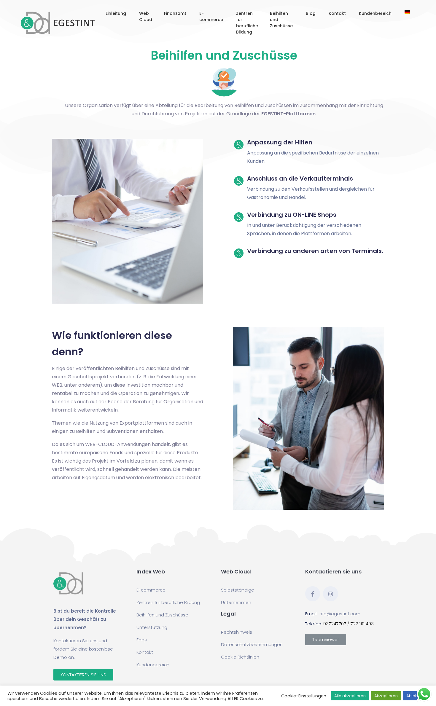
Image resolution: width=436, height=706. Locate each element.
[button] (83, 674)
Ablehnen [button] (415, 696)
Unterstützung (151, 627)
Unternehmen (236, 602)
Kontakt (338, 13)
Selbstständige (237, 590)
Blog (311, 13)
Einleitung (116, 13)
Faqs (141, 640)
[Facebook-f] (312, 593)
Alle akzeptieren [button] (350, 696)
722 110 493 (362, 624)
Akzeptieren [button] (386, 696)
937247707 (334, 624)
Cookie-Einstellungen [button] (303, 696)
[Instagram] (330, 593)
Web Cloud (145, 16)
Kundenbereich (376, 13)
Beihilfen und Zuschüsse (282, 19)
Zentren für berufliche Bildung (247, 22)
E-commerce (211, 16)
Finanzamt (175, 13)
